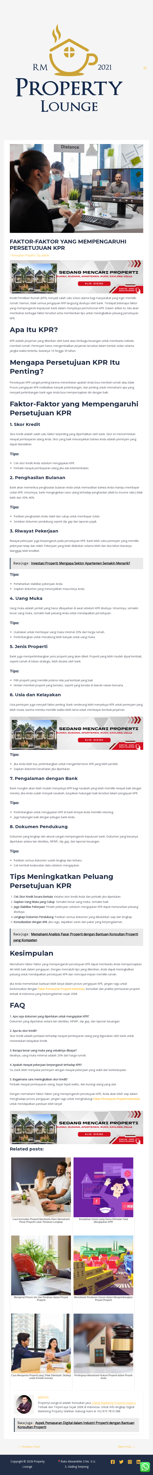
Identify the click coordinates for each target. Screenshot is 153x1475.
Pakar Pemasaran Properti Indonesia (61, 989)
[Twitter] (121, 1462)
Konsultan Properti (23, 255)
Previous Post (29, 1447)
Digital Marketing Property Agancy (114, 1403)
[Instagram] (130, 1462)
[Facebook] (113, 1462)
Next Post (126, 1447)
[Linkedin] (138, 1462)
